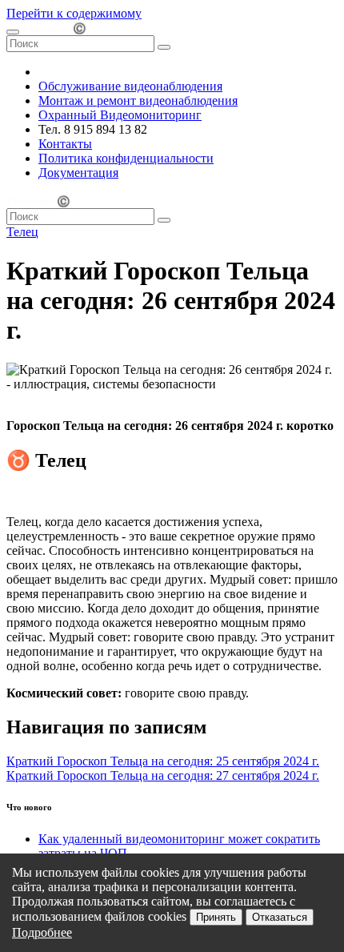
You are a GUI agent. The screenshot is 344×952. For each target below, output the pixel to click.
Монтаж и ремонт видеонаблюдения (138, 100)
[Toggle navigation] (12, 32)
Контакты (65, 144)
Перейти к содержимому (74, 13)
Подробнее (42, 932)
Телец (22, 232)
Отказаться (279, 917)
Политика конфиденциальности (126, 158)
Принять (216, 917)
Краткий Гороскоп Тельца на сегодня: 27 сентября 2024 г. (162, 775)
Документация (78, 172)
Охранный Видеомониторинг (120, 115)
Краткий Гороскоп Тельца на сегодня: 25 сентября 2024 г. (162, 761)
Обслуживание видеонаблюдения (130, 86)
